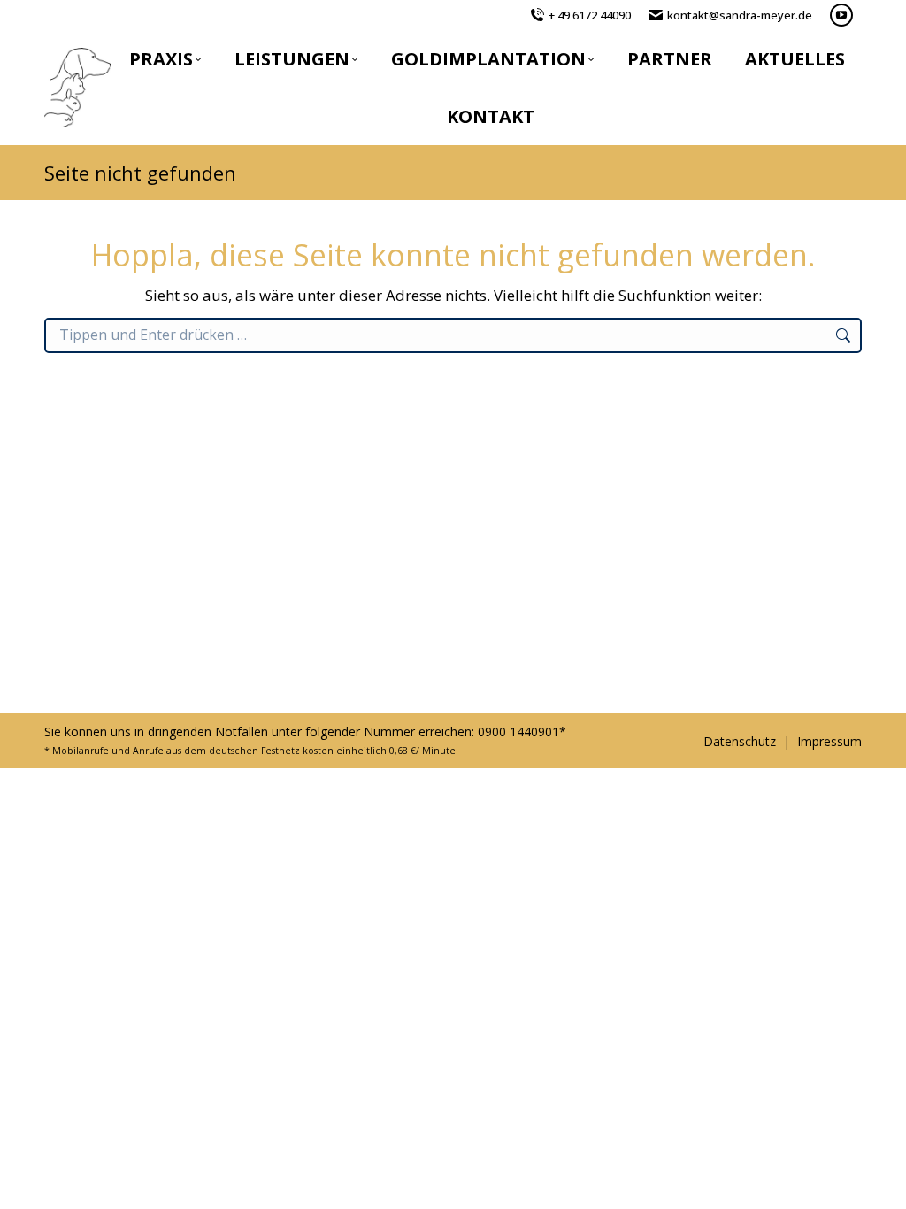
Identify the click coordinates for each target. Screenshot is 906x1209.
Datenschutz (739, 741)
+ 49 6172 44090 (590, 15)
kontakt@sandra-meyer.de (739, 15)
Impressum (829, 741)
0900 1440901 (518, 731)
